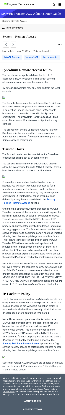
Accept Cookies (32, 401)
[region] (32, 394)
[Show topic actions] (60, 45)
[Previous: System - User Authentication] (6, 44)
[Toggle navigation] (59, 4)
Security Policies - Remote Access (20, 343)
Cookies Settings (32, 409)
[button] (32, 28)
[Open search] (53, 4)
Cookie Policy (9, 391)
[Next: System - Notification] (13, 44)
